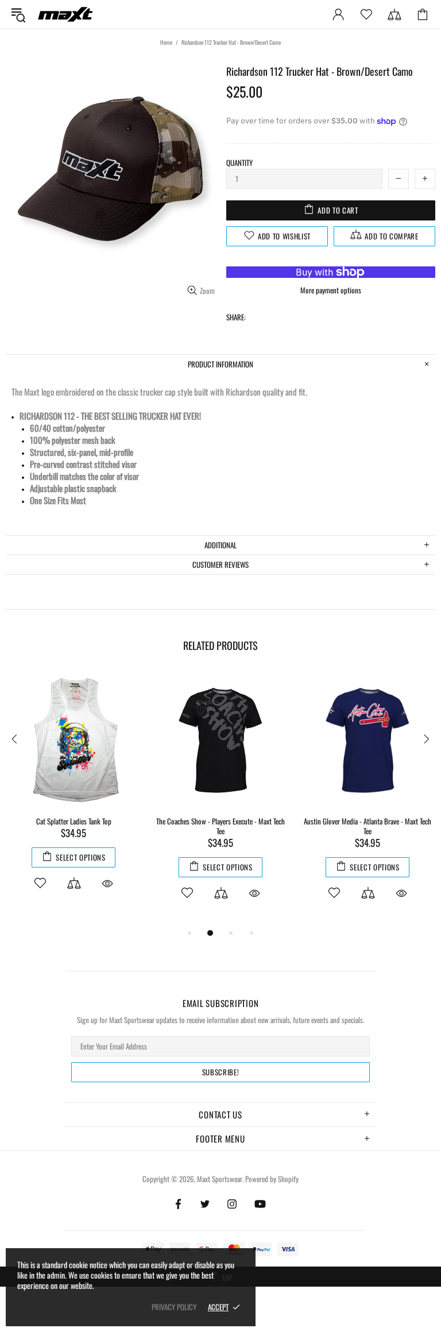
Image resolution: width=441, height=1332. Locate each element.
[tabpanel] (73, 794)
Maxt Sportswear (65, 14)
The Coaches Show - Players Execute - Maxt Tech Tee (220, 826)
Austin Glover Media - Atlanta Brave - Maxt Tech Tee (367, 826)
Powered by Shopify (272, 1179)
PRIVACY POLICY (174, 1307)
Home (166, 42)
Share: (236, 317)
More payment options (330, 290)
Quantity (239, 163)
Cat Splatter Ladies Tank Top (73, 821)
